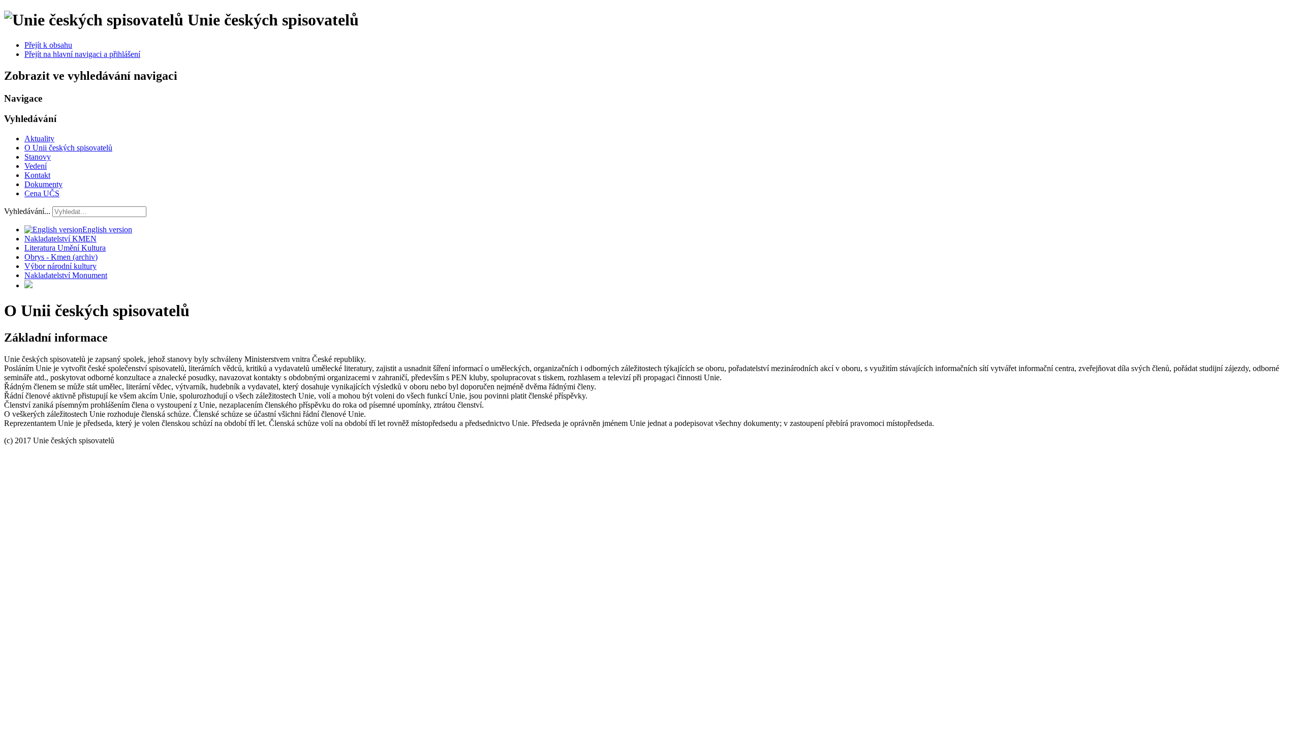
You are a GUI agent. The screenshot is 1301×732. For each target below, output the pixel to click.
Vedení (35, 166)
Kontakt (37, 175)
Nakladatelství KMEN (60, 238)
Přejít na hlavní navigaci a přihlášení (82, 54)
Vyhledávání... (27, 211)
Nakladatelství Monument (65, 275)
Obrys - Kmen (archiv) (61, 257)
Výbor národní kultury (60, 266)
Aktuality (39, 138)
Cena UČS (41, 193)
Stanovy (37, 156)
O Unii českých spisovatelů (68, 147)
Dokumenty (43, 184)
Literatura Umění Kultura (65, 247)
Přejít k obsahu (48, 45)
